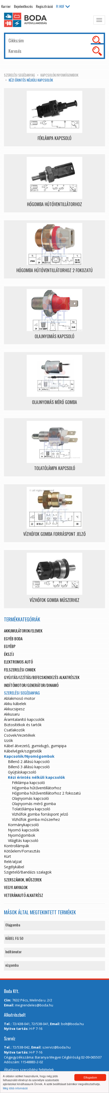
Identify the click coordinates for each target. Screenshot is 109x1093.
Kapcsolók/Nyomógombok (59, 75)
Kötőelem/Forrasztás (22, 851)
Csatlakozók (14, 729)
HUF (60, 6)
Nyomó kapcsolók (23, 829)
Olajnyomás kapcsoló (30, 798)
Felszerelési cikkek (19, 669)
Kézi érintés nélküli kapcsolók (31, 80)
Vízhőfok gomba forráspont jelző (40, 814)
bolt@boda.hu (72, 1023)
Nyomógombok (21, 835)
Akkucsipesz (14, 708)
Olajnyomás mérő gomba (34, 803)
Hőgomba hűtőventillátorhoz (36, 787)
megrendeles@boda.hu (34, 1005)
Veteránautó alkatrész (23, 895)
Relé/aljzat (13, 861)
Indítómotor (13, 951)
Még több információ (15, 1088)
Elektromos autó (18, 662)
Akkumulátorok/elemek (23, 630)
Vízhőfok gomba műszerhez (36, 819)
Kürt (7, 856)
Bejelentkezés (23, 6)
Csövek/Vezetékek (19, 735)
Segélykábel (14, 866)
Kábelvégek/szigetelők (23, 750)
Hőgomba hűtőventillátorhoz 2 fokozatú (46, 793)
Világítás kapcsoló (23, 840)
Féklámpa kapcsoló (28, 782)
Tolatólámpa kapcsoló (31, 808)
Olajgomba (12, 924)
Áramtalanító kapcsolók (24, 719)
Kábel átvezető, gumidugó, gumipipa (35, 745)
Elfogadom (90, 1077)
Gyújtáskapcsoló (22, 772)
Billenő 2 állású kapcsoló (29, 761)
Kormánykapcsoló (23, 824)
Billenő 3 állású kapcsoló (29, 766)
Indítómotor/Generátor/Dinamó (31, 685)
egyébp (10, 646)
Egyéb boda (13, 638)
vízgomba (12, 965)
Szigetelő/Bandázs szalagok (28, 872)
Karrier (6, 6)
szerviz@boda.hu (56, 1047)
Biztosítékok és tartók (23, 724)
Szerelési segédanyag (19, 75)
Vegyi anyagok (16, 887)
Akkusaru (12, 714)
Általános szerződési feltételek (29, 1069)
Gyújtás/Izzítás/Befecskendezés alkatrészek (41, 677)
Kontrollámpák (16, 845)
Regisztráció (44, 6)
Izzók (8, 740)
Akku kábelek (15, 703)
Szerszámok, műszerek (23, 879)
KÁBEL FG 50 (14, 938)
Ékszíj (9, 654)
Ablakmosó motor (19, 698)
